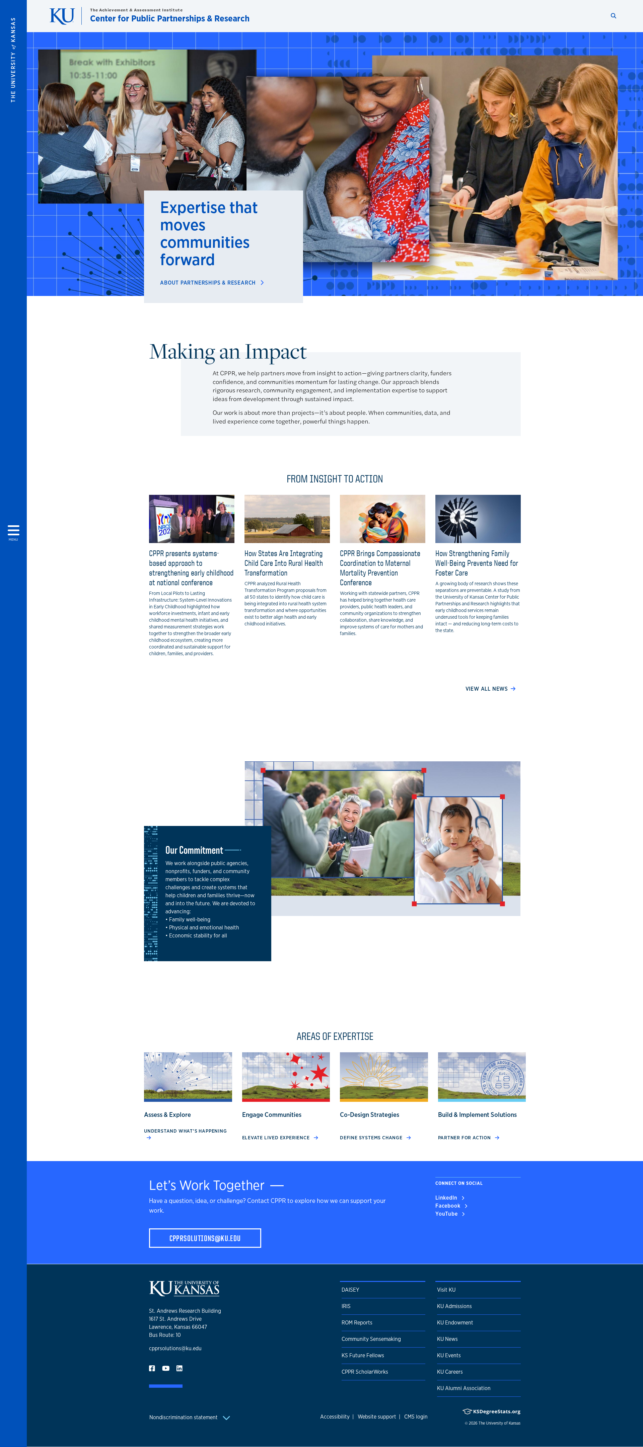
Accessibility (335, 1416)
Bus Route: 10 (165, 1335)
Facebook (448, 1205)
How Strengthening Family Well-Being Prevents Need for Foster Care (476, 563)
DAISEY (350, 1289)
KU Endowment (455, 1322)
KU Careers (450, 1371)
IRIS (346, 1306)
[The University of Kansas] (184, 1293)
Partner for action (465, 1137)
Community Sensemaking (371, 1339)
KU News (447, 1339)
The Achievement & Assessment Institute (136, 10)
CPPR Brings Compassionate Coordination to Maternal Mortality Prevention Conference (380, 567)
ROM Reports (357, 1322)
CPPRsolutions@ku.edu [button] (205, 1238)
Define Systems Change (372, 1137)
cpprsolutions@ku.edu (175, 1348)
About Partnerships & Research (209, 282)
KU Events (449, 1355)
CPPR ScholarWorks (365, 1371)
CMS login (416, 1416)
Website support (377, 1416)
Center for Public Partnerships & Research (169, 18)
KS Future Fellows (363, 1355)
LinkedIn (447, 1197)
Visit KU (446, 1289)
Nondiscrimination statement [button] (184, 1417)
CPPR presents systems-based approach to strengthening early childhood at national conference (191, 567)
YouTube (447, 1213)
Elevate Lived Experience (276, 1137)
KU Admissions (454, 1306)
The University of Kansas (499, 1423)
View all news (487, 688)
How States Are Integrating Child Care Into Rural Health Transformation (283, 563)
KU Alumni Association (464, 1388)
